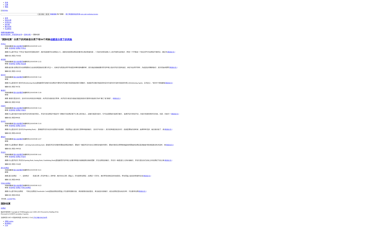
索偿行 (3, 90)
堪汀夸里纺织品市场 (73, 14)
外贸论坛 (8, 22)
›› (15, 199)
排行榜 (7, 24)
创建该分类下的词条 (61, 39)
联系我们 (8, 223)
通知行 (3, 137)
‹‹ (6, 199)
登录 (6, 2)
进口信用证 (5, 168)
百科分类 (8, 20)
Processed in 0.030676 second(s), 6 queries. (15, 214)
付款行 (3, 106)
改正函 (23, 64)
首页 (6, 18)
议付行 (3, 121)
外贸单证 (12, 48)
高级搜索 (53, 14)
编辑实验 (10, 32)
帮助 (6, 7)
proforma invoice (92, 14)
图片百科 (8, 26)
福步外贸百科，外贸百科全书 (11, 34)
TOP (6, 225)
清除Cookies (9, 221)
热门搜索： (77, 14)
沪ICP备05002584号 (40, 217)
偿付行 (3, 75)
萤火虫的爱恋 (18, 46)
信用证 (18, 48)
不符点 (3, 44)
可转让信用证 (6, 183)
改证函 (3, 59)
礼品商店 (8, 29)
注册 (6, 5)
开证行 (3, 152)
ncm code (84, 14)
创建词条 (4, 32)
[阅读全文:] (171, 52)
